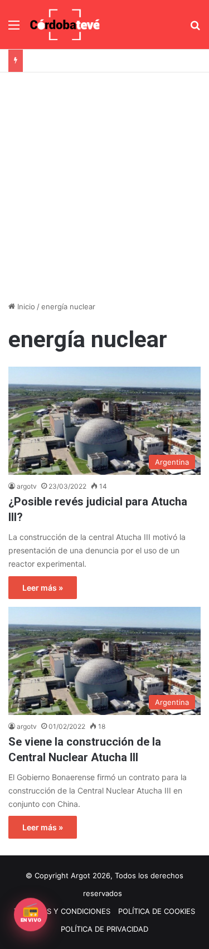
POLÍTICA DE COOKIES (156, 911)
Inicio (25, 306)
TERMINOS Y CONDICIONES (62, 911)
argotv (27, 486)
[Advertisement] (104, 182)
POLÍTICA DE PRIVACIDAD (104, 928)
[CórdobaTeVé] (65, 24)
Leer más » (42, 587)
